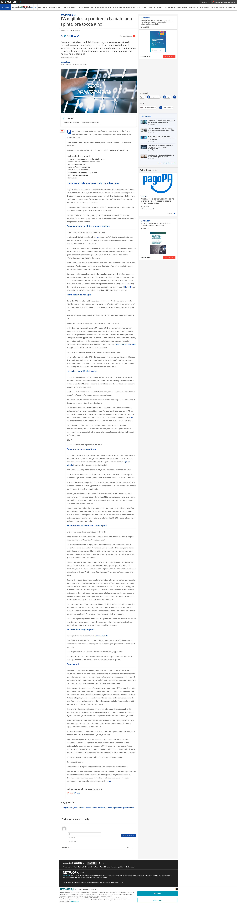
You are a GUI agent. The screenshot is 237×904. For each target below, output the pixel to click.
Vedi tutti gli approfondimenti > (166, 163)
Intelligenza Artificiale (86, 7)
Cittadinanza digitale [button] (68, 7)
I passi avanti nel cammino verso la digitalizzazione (87, 159)
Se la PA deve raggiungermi (78, 175)
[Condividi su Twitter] (68, 36)
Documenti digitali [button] (129, 7)
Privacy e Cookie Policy (92, 867)
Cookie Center (130, 867)
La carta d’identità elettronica (79, 167)
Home (63, 31)
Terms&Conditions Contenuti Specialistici (112, 867)
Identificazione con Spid (77, 164)
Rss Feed (81, 867)
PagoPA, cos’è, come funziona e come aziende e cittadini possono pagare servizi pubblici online (98, 808)
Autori (70, 867)
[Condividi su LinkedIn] (64, 36)
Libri (165, 7)
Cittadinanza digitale (74, 31)
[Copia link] (75, 36)
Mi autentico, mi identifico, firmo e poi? (82, 172)
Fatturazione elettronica (227, 7)
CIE (124, 287)
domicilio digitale (101, 636)
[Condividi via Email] (71, 36)
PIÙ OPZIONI (157, 900)
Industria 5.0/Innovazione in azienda (150, 7)
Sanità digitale (117, 7)
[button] (5, 7)
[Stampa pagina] (78, 36)
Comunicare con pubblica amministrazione (84, 162)
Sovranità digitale (54, 7)
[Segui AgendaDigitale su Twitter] (103, 863)
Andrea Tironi (65, 62)
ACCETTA (157, 893)
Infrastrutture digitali (211, 7)
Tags (75, 867)
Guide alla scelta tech (196, 7)
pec (98, 237)
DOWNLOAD (169, 56)
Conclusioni (72, 178)
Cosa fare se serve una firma (78, 170)
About (65, 867)
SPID (129, 287)
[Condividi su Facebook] (61, 36)
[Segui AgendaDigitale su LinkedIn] (99, 863)
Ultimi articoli (42, 7)
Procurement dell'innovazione (177, 7)
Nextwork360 (67, 875)
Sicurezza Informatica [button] (102, 7)
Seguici (90, 863)
